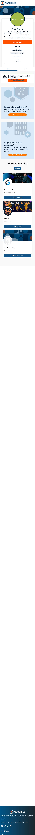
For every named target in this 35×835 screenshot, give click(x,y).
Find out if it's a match (17, 80)
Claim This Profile (17, 155)
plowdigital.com (17, 50)
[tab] (8, 3)
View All (17, 168)
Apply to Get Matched (17, 115)
